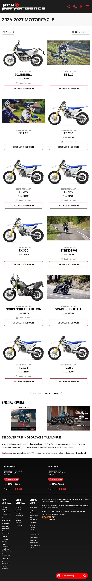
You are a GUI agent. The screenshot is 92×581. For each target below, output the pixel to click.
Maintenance (34, 537)
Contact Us (33, 507)
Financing (19, 525)
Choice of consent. (53, 507)
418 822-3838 (14, 484)
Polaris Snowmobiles (6, 555)
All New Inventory (5, 508)
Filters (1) (10, 32)
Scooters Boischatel (5, 527)
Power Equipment (5, 545)
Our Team (33, 513)
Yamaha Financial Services (32, 527)
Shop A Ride (55, 514)
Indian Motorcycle (5, 562)
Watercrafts (6, 534)
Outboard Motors (5, 540)
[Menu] (87, 6)
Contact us (6, 453)
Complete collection (5, 567)
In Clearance (6, 512)
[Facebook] (16, 488)
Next (56, 393)
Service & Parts (34, 535)
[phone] (75, 7)
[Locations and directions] (81, 7)
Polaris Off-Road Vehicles (6, 550)
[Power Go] (63, 518)
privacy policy (78, 506)
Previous (37, 393)
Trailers (4, 537)
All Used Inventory (19, 508)
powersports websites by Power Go (73, 511)
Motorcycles (6, 515)
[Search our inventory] (69, 7)
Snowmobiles (6, 523)
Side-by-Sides (6, 520)
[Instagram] (20, 488)
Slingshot (5, 558)
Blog (31, 510)
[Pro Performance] (23, 6)
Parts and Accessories (34, 541)
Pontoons (5, 531)
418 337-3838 (58, 484)
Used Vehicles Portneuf (19, 520)
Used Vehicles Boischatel (19, 514)
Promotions (33, 532)
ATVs (3, 517)
